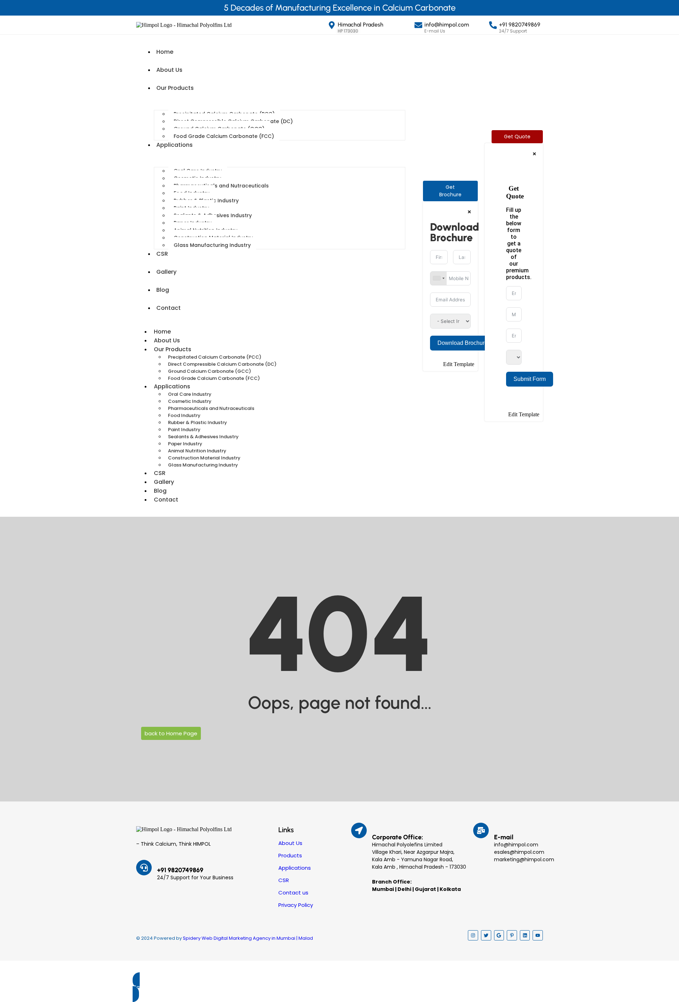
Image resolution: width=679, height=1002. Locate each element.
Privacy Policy (295, 905)
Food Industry (184, 415)
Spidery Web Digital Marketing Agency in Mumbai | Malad (248, 938)
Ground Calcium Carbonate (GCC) (209, 371)
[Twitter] (486, 935)
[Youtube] (538, 935)
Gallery (166, 272)
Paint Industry (184, 429)
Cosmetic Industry (189, 401)
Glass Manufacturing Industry (212, 245)
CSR (162, 254)
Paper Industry (185, 443)
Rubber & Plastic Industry (197, 422)
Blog (162, 290)
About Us (169, 70)
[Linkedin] (525, 935)
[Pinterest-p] (512, 935)
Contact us (293, 892)
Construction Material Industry (204, 457)
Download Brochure (462, 343)
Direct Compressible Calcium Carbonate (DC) (222, 364)
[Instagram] (473, 935)
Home (164, 52)
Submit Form (529, 379)
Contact (168, 308)
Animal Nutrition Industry (197, 450)
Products (290, 855)
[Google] (499, 935)
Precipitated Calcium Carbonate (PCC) (214, 357)
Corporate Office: (397, 837)
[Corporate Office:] (359, 830)
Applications (174, 145)
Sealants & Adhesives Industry (203, 436)
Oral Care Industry (189, 394)
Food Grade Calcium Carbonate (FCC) (224, 136)
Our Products (175, 88)
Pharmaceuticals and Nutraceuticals (221, 185)
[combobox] (438, 278)
